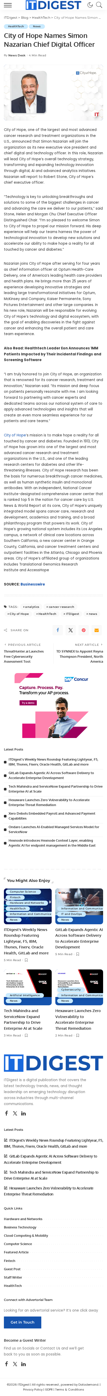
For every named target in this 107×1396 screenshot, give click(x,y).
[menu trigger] (9, 5)
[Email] (96, 630)
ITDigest (72, 614)
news (93, 614)
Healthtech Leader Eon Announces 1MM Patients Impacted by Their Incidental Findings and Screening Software (52, 354)
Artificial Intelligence (25, 995)
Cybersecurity (71, 989)
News (37, 26)
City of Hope (15, 435)
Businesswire (33, 584)
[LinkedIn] (23, 1113)
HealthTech (16, 26)
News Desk (17, 55)
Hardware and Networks (27, 903)
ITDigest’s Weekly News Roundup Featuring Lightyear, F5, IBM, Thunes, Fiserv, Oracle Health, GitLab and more (26, 941)
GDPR (49, 1389)
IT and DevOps (71, 914)
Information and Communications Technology (42, 914)
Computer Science (23, 891)
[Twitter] (70, 630)
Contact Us (50, 1348)
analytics (32, 607)
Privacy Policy (33, 1389)
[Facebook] (57, 630)
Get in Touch (23, 1322)
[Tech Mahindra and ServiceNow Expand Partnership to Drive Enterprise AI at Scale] (28, 987)
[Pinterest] (83, 630)
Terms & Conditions (69, 1389)
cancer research (61, 607)
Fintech (15, 897)
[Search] (98, 5)
